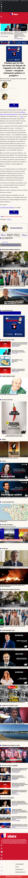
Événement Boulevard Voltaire (11, 745)
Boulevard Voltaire (15, 346)
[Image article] (7, 27)
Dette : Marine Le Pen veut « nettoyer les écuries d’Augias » (7, 33)
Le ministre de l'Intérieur (7, 207)
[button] (14, 306)
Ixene (13, 362)
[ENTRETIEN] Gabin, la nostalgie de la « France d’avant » (12, 702)
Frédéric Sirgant (15, 353)
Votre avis (5, 548)
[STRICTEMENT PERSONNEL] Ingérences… (9, 394)
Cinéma (4, 439)
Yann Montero (14, 779)
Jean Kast (13, 827)
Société (7, 90)
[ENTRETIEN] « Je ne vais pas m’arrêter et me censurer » (12, 685)
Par (4, 36)
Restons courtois (7, 399)
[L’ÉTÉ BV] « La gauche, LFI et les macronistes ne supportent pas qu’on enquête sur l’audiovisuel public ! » (20, 35)
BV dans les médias (7, 524)
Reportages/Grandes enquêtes (11, 249)
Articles (4, 90)
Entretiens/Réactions (8, 630)
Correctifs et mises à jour (10, 705)
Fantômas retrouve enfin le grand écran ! (9, 457)
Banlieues (4, 92)
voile (22, 116)
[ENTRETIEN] (13, 649)
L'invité (4, 461)
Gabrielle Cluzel (14, 805)
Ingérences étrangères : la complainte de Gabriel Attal (12, 723)
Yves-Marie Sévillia (15, 772)
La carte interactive (8, 502)
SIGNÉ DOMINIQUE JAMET (8, 376)
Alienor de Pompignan (16, 820)
